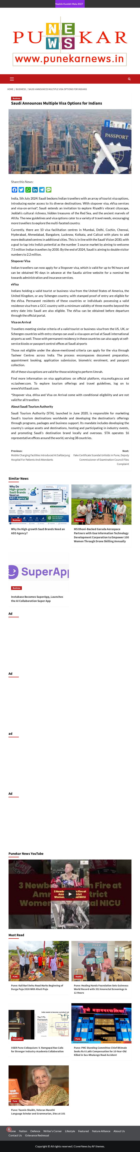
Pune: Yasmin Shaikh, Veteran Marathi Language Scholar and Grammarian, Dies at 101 (38, 1111)
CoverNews (81, 1146)
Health (78, 976)
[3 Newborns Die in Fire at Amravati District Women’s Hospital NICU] (70, 894)
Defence (35, 1131)
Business (16, 98)
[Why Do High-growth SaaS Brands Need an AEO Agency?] (39, 504)
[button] (12, 78)
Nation (23, 1131)
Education (17, 1038)
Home (12, 1131)
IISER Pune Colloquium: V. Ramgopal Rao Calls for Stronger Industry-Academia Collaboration (37, 1049)
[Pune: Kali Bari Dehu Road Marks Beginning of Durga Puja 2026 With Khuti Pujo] (39, 961)
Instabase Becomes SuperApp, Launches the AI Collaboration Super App (37, 599)
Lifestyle (70, 1131)
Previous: (40, 455)
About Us (119, 1131)
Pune (77, 1038)
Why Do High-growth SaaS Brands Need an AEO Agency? (38, 531)
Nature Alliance (101, 1131)
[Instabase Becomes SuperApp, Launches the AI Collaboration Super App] (39, 572)
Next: (101, 457)
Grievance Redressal (37, 1135)
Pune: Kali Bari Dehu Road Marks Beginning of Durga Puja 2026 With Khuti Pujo (37, 987)
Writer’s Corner (52, 1131)
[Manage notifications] (9, 1129)
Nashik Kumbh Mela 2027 (69, 3)
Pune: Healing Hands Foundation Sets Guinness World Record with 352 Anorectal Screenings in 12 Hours (101, 989)
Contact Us (15, 1135)
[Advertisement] (70, 644)
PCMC (15, 976)
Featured (83, 1131)
